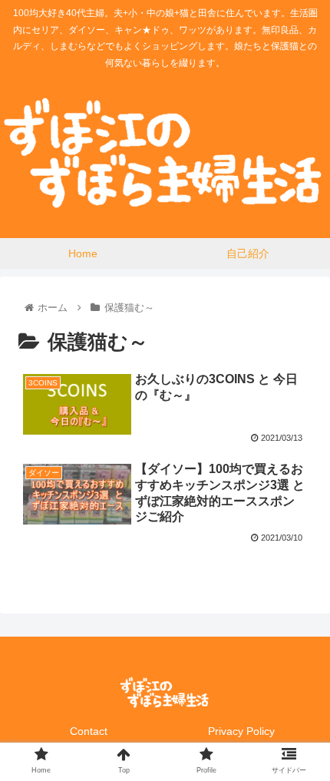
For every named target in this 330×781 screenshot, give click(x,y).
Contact (88, 731)
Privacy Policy (241, 731)
